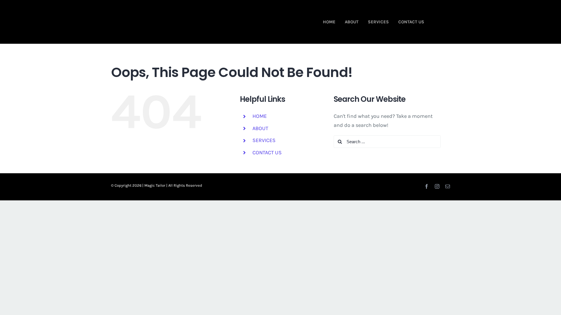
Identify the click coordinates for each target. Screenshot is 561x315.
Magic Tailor (154, 185)
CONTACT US (267, 152)
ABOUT (260, 128)
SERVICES (264, 140)
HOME (259, 116)
